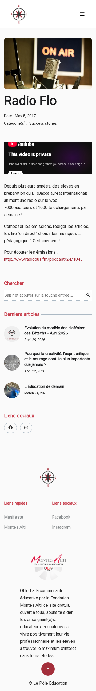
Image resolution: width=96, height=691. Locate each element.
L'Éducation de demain (44, 386)
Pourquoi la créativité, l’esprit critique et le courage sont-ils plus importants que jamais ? (57, 359)
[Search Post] (88, 295)
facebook (61, 517)
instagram (61, 527)
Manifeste (13, 517)
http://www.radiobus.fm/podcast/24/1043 (43, 259)
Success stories (43, 123)
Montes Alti (15, 527)
